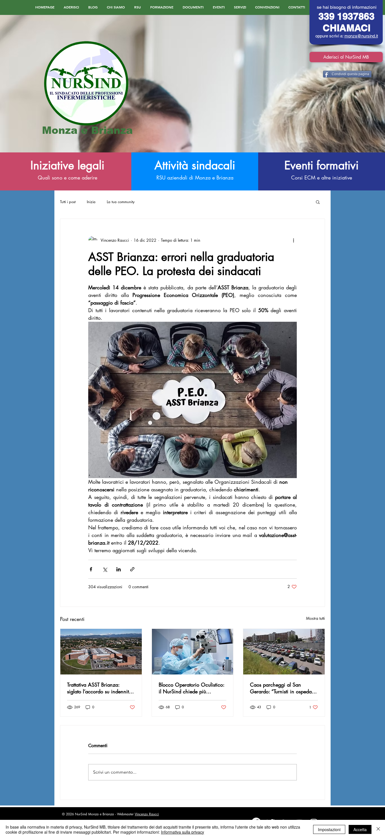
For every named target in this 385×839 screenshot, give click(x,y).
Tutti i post (68, 201)
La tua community (120, 201)
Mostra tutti (315, 618)
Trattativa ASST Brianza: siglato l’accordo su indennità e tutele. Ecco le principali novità (99, 688)
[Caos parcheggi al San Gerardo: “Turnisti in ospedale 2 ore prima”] (284, 651)
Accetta (360, 829)
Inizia (91, 201)
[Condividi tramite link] (132, 569)
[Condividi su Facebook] (91, 569)
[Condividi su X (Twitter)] (104, 569)
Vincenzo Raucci (147, 814)
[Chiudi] (378, 829)
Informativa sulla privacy (182, 832)
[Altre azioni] (293, 240)
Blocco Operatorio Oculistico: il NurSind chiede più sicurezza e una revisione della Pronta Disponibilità (191, 688)
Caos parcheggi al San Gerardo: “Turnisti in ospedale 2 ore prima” (282, 688)
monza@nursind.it (361, 36)
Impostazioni (329, 829)
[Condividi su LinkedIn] (118, 569)
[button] (317, 201)
